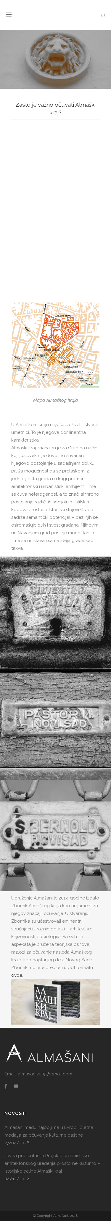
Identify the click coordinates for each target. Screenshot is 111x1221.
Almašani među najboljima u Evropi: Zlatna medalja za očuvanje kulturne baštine (48, 1131)
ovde (16, 975)
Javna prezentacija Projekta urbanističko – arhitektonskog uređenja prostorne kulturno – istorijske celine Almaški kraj (52, 1163)
